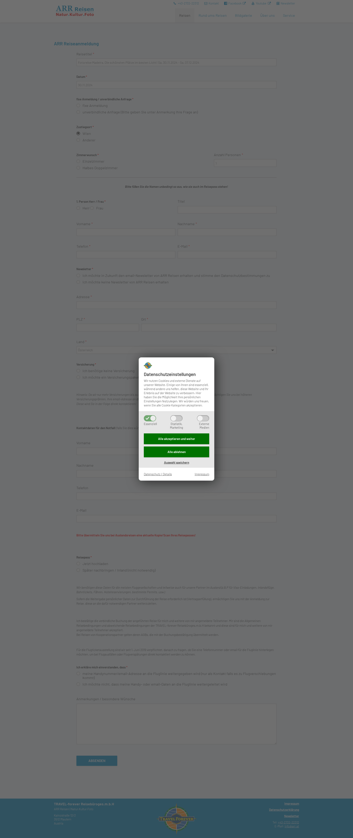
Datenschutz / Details (158, 474)
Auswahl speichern (176, 462)
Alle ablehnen (177, 452)
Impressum (202, 474)
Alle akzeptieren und (176, 439)
